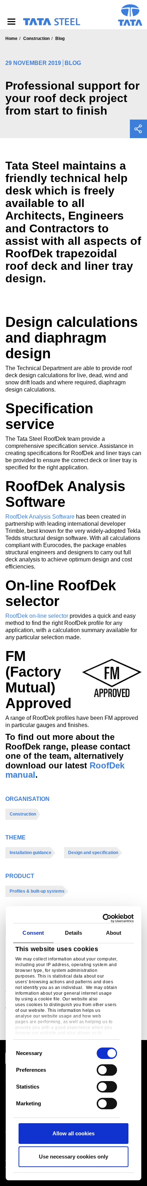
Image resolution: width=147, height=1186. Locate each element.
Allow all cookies (73, 1133)
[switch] (107, 1070)
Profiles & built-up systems (37, 891)
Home (11, 38)
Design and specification (93, 852)
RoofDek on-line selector (36, 616)
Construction (36, 38)
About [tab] (114, 933)
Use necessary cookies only (73, 1157)
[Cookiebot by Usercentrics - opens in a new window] (103, 918)
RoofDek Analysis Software (40, 517)
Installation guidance (30, 852)
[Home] (51, 21)
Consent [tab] (33, 933)
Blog (60, 38)
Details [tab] (73, 933)
